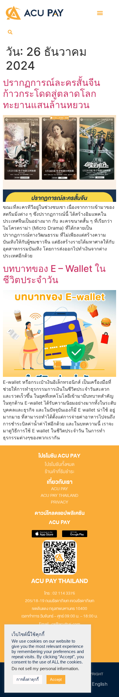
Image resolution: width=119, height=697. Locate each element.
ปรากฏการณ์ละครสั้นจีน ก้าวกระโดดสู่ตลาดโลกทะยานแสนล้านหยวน (51, 93)
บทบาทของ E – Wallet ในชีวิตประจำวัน (54, 274)
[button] (100, 12)
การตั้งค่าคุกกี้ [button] (27, 679)
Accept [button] (56, 679)
